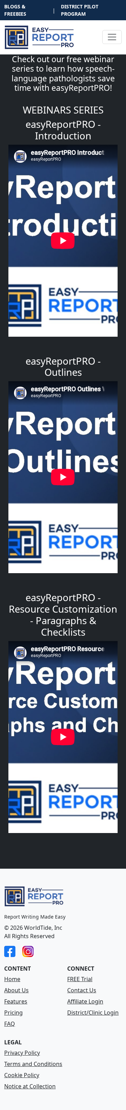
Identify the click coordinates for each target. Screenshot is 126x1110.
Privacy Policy (22, 1053)
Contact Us (81, 990)
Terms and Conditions (33, 1064)
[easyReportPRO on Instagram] (28, 951)
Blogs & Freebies (15, 10)
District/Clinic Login (93, 1012)
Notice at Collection (30, 1086)
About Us (16, 990)
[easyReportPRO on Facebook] (9, 951)
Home (12, 979)
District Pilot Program (79, 10)
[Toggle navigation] (112, 37)
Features (15, 1001)
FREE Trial (79, 979)
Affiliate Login (85, 1001)
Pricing (13, 1012)
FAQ (9, 1024)
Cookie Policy (21, 1075)
